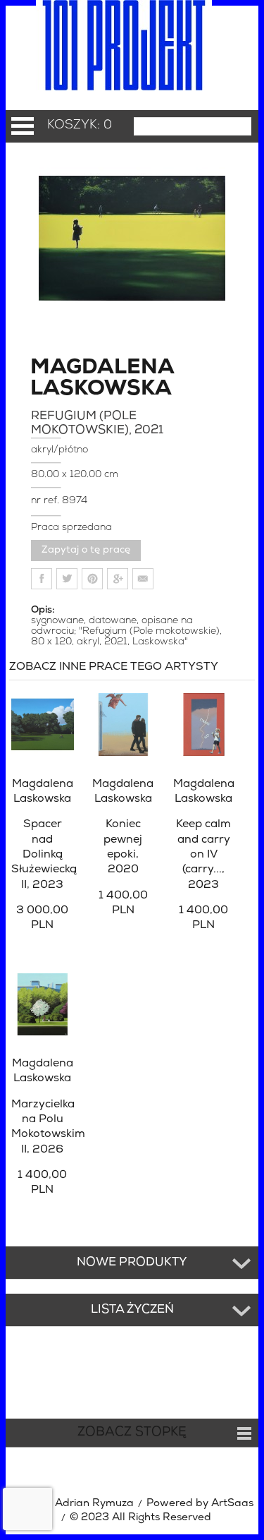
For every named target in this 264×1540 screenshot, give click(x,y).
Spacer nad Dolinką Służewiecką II (44, 854)
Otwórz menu (22, 126)
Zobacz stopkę (132, 1432)
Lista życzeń (132, 1310)
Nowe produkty (132, 1262)
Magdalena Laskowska (70, 379)
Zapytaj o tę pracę (86, 550)
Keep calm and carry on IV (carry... (203, 854)
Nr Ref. (46, 500)
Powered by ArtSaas (199, 1503)
